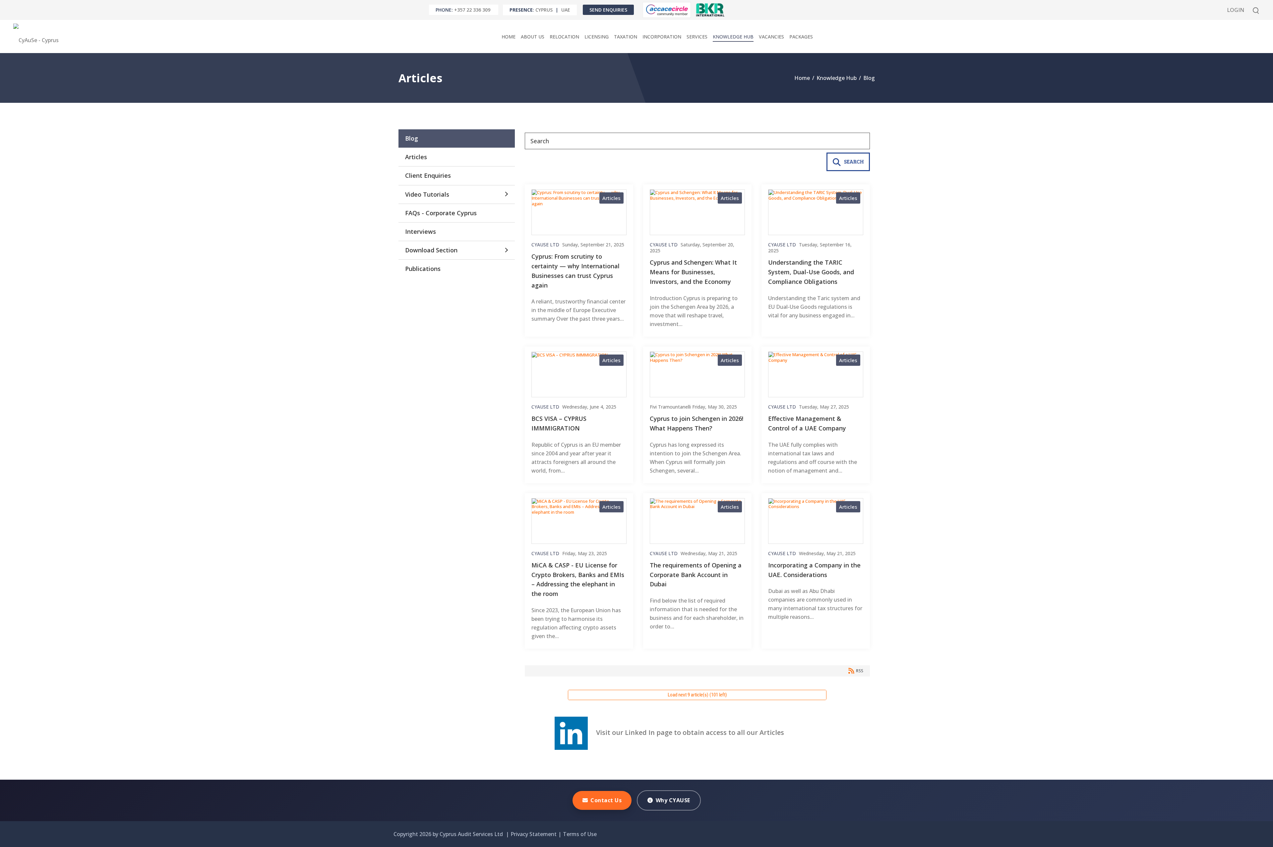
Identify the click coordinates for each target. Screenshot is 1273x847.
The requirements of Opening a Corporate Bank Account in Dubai (696, 574)
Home (802, 78)
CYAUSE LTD (545, 245)
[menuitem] (508, 37)
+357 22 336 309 (472, 10)
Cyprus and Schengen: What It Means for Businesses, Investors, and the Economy (693, 272)
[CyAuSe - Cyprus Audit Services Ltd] (37, 36)
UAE (565, 10)
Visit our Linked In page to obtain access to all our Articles (686, 732)
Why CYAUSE (673, 800)
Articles (611, 198)
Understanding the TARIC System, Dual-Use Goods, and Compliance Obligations (811, 272)
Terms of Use (580, 834)
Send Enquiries (608, 10)
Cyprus (544, 10)
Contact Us (606, 800)
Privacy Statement (534, 834)
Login (1235, 10)
